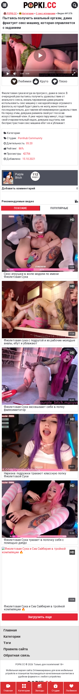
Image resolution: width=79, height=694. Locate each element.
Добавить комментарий (40, 188)
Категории (11, 636)
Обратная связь (16, 655)
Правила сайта (15, 649)
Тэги (7, 643)
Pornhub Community (30, 138)
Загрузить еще (40, 617)
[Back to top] (69, 676)
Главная (10, 630)
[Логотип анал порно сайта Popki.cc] (39, 4)
